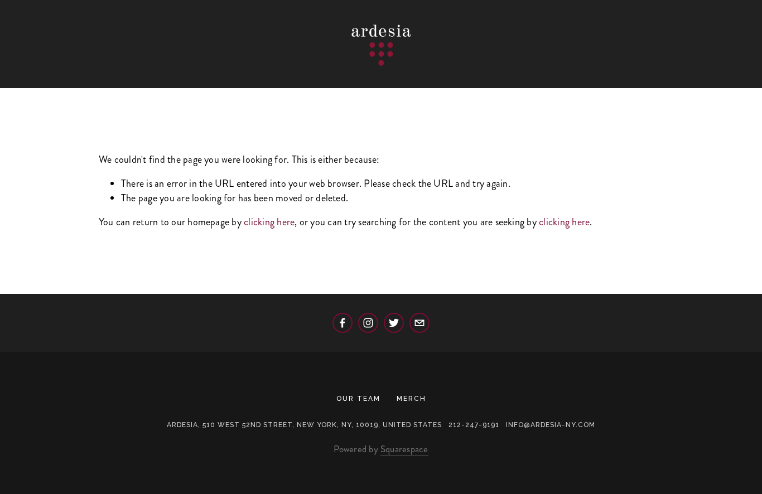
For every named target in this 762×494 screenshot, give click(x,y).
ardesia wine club (626, 78)
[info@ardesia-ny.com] (419, 323)
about (92, 78)
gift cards (484, 78)
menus (144, 78)
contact (341, 78)
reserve (200, 78)
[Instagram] (368, 323)
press (545, 78)
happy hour (270, 78)
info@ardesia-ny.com (550, 425)
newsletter (409, 78)
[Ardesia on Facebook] (342, 323)
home (42, 78)
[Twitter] (394, 323)
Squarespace (404, 449)
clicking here (269, 222)
